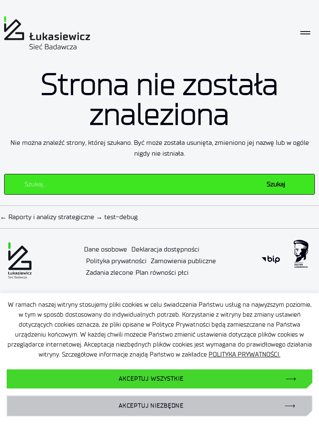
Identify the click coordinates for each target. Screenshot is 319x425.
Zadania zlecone (109, 272)
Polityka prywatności (116, 261)
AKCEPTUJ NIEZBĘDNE (151, 405)
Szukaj (276, 184)
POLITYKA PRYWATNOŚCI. (244, 354)
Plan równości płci (162, 272)
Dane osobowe (105, 249)
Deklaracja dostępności (165, 249)
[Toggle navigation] (305, 32)
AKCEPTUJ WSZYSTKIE (151, 378)
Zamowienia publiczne (183, 261)
